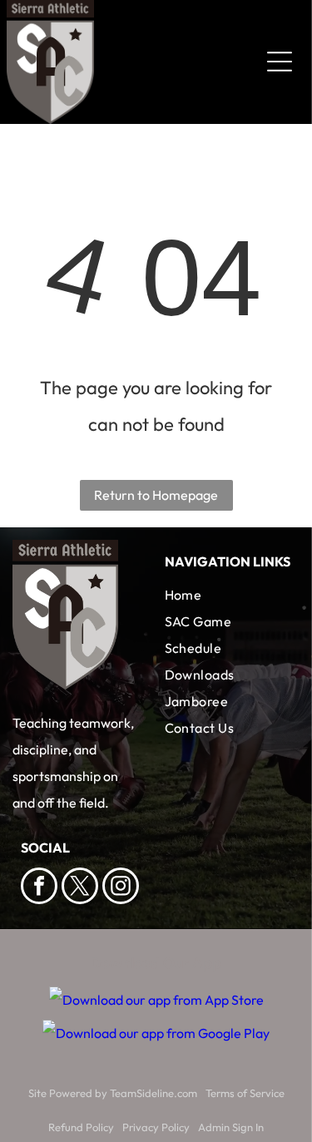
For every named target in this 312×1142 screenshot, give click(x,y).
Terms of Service (245, 1093)
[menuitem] (228, 594)
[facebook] (39, 888)
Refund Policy (81, 1127)
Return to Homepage (156, 495)
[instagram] (120, 888)
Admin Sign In (231, 1127)
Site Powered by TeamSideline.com (112, 1093)
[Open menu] (279, 61)
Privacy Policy (156, 1127)
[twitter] (80, 888)
